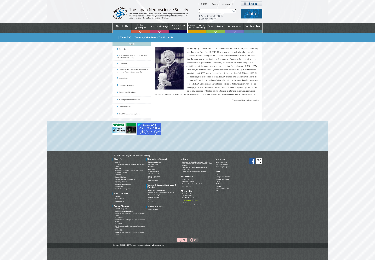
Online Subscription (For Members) (154, 177)
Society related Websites (223, 177)
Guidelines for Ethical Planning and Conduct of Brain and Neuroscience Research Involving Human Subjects (197, 163)
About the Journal (153, 174)
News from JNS (119, 201)
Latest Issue (151, 167)
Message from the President (129, 99)
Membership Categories (223, 167)
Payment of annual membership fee (192, 184)
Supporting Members (127, 92)
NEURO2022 (118, 230)
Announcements (153, 180)
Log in (184, 202)
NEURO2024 (118, 223)
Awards (150, 199)
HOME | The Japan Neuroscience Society (132, 155)
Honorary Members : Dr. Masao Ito (125, 179)
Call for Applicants (153, 197)
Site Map (218, 186)
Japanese (226, 4)
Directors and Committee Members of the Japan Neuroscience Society (132, 71)
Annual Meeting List (121, 209)
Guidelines (123, 64)
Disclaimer (219, 184)
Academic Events (153, 209)
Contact (215, 4)
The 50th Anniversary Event (130, 114)
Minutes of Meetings (188, 181)
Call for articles (220, 191)
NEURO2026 (118, 217)
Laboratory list (125, 107)
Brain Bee (117, 196)
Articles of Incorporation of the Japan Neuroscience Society (132, 56)
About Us (122, 49)
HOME (204, 4)
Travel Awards (152, 202)
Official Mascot (119, 199)
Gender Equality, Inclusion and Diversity (194, 171)
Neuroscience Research (154, 162)
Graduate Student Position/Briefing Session (161, 192)
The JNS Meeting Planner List (124, 211)
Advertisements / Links (222, 188)
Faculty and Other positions (156, 190)
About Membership (221, 162)
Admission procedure (222, 164)
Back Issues (151, 169)
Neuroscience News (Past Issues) (191, 205)
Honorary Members (126, 85)
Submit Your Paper (154, 171)
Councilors (123, 78)
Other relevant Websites (222, 179)
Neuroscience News (187, 179)
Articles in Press (153, 164)
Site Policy (219, 181)
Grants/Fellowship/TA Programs (157, 195)
